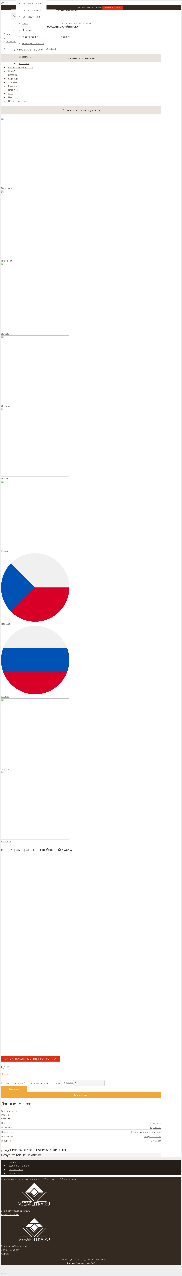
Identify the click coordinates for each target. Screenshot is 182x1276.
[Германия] (81, 224)
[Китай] (81, 515)
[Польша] (81, 587)
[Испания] (81, 369)
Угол (10, 93)
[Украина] (81, 805)
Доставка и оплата (19, 1165)
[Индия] (81, 297)
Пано (11, 97)
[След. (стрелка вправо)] (5, 1273)
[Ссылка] (34, 1242)
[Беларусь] (81, 152)
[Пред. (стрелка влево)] (2, 1273)
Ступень (12, 82)
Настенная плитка (18, 101)
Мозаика (13, 86)
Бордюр (13, 78)
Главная (10, 34)
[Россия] (81, 660)
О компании (16, 1169)
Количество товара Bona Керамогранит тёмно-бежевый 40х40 (37, 1083)
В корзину (14, 1089)
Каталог (13, 1162)
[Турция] (81, 732)
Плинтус (13, 90)
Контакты (14, 1173)
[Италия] (81, 442)
